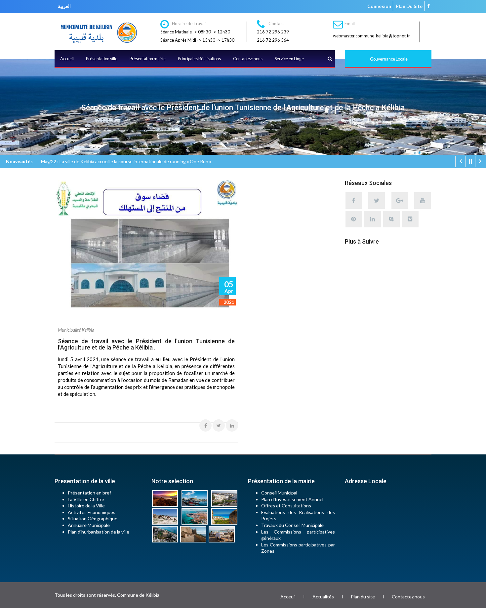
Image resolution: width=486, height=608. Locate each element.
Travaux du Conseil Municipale (292, 525)
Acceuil (288, 596)
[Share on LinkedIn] (232, 425)
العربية (64, 6)
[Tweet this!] (219, 425)
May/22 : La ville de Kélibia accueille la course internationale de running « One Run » (126, 161)
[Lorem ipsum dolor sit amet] (166, 498)
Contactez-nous (248, 58)
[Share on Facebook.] (205, 425)
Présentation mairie (148, 58)
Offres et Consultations (286, 505)
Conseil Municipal (279, 492)
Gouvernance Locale (389, 59)
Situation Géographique (92, 518)
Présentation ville (101, 58)
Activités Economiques (91, 512)
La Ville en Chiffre (86, 499)
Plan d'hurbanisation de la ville (98, 532)
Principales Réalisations (199, 58)
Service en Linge (289, 58)
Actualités (323, 596)
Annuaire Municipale (89, 525)
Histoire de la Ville (86, 505)
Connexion (379, 6)
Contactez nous (408, 596)
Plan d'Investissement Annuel (292, 499)
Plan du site (409, 6)
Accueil (67, 58)
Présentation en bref (89, 492)
